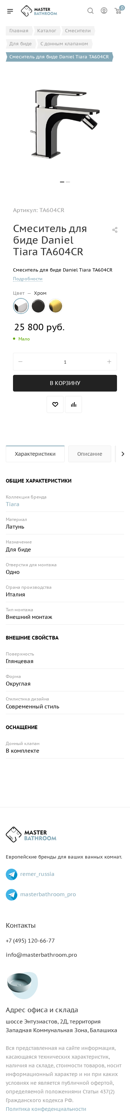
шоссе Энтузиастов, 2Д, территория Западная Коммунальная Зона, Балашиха (61, 1020)
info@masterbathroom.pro (41, 954)
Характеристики (35, 454)
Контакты (21, 925)
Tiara (13, 504)
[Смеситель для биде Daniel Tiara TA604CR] (65, 124)
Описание (89, 454)
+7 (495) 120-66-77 (30, 940)
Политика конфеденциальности (46, 1109)
